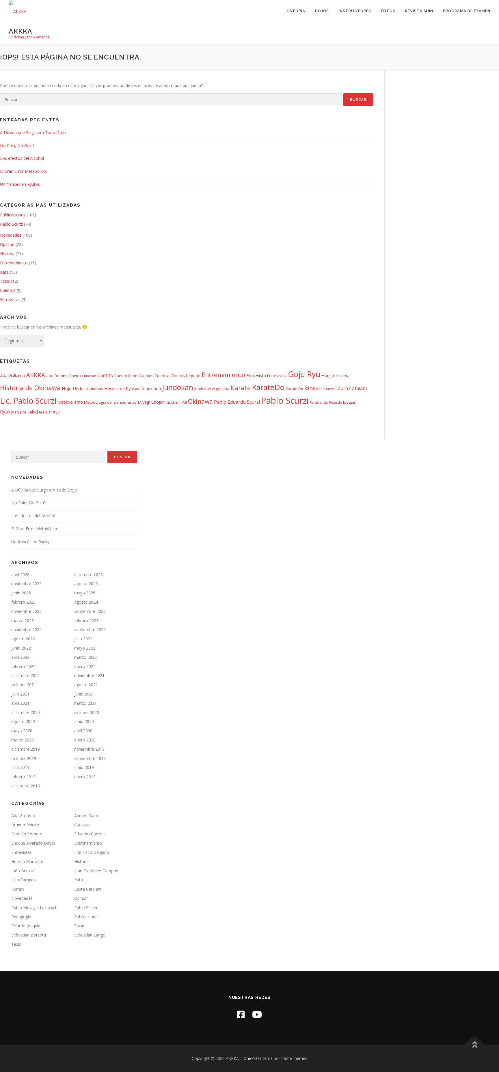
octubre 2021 (23, 684)
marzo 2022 (85, 657)
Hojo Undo (72, 388)
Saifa (21, 412)
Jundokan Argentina (211, 388)
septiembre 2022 (90, 629)
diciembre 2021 (25, 675)
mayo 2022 (84, 648)
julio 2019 (20, 767)
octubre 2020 (86, 712)
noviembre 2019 (89, 749)
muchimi (173, 402)
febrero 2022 (23, 666)
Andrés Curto (86, 815)
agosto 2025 (86, 583)
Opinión (7, 244)
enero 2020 (85, 740)
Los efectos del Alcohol (22, 158)
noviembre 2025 (26, 583)
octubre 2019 (23, 758)
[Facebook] (241, 1014)
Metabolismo (70, 402)
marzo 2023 (22, 620)
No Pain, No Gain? (17, 145)
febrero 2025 (23, 602)
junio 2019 (84, 767)
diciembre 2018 (25, 786)
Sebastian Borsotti (28, 935)
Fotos (388, 11)
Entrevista (256, 375)
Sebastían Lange (89, 935)
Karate (240, 387)
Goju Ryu (304, 374)
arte (49, 375)
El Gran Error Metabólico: (23, 171)
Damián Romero (26, 834)
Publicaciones (12, 215)
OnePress (252, 1058)
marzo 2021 (85, 703)
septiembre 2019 (90, 758)
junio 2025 (21, 593)
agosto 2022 (23, 638)
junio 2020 (84, 721)
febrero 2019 (23, 776)
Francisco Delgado (91, 852)
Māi (184, 402)
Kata (4, 272)
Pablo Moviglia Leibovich (34, 907)
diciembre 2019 (25, 749)
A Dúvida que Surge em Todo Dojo (33, 132)
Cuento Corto (125, 375)
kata (309, 388)
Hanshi (328, 375)
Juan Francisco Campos (96, 870)
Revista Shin (419, 11)
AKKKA (20, 31)
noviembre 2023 (26, 611)
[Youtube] (257, 1014)
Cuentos (8, 290)
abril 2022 (20, 657)
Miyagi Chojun (151, 402)
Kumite (18, 889)
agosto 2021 (86, 684)
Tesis (5, 281)
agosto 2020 (23, 721)
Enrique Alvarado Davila (33, 843)
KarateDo (268, 387)
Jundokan (177, 387)
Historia (295, 11)
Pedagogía (21, 916)
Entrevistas (10, 299)
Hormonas (94, 388)
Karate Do (294, 388)
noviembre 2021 (89, 675)
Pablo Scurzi (11, 224)
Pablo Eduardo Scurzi (237, 402)
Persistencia (319, 402)
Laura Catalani (351, 388)
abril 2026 (20, 574)
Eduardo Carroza (90, 834)
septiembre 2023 (90, 611)
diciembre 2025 (88, 574)
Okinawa (200, 401)
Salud (32, 412)
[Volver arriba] (474, 1045)
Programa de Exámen (466, 11)
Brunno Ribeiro (68, 375)
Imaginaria (150, 388)
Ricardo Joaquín (342, 402)
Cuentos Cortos (169, 375)
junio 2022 (21, 648)
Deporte (193, 375)
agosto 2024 (86, 602)
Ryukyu (8, 412)
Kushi (330, 389)
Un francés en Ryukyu (20, 184)
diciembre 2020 (25, 712)
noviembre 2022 (26, 629)
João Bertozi (23, 870)
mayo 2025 (84, 593)
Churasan (89, 376)
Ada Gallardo (12, 375)
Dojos (322, 11)
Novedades (10, 235)
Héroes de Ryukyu (121, 388)
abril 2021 (20, 703)
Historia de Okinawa (30, 387)
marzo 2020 (22, 740)
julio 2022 (83, 638)
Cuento (105, 375)
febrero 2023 (86, 620)
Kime (320, 388)
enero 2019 (85, 776)
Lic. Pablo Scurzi (28, 400)
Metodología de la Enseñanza (110, 402)
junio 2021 (84, 694)
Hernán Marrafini (27, 861)
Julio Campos (23, 879)
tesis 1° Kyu (49, 412)
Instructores (355, 11)
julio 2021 (20, 694)
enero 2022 (85, 666)
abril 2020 (83, 730)
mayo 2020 (21, 730)
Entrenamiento (14, 263)
